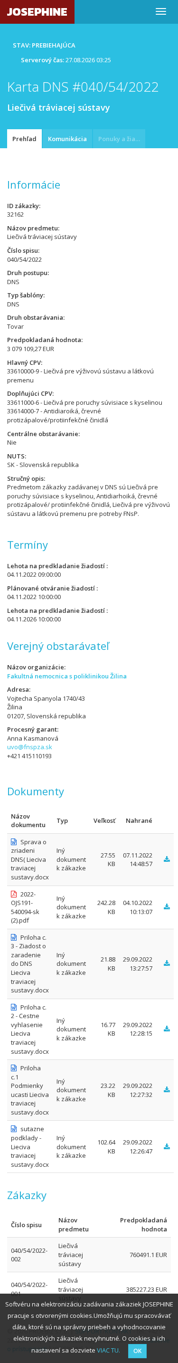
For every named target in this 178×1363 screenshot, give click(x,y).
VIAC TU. (108, 1350)
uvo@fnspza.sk (29, 747)
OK (137, 1351)
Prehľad (24, 138)
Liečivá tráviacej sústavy (70, 1254)
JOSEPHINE (37, 11)
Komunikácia (67, 138)
